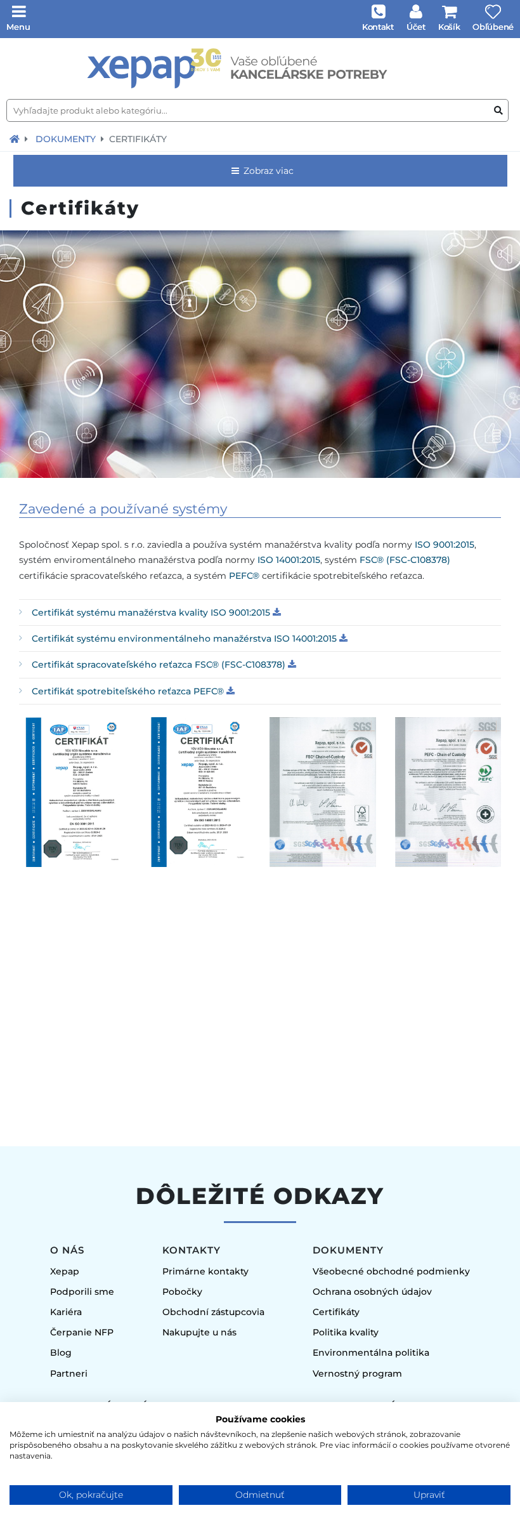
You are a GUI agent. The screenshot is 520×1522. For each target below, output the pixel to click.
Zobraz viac (267, 170)
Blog (61, 1352)
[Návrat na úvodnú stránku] (15, 139)
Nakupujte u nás (199, 1332)
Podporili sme (82, 1291)
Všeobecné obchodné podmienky (391, 1271)
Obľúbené (493, 27)
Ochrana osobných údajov (372, 1291)
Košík (449, 27)
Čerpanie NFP (82, 1332)
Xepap (64, 1271)
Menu (18, 27)
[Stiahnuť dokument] (277, 612)
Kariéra (66, 1312)
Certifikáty (336, 1312)
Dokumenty (66, 139)
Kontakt (378, 27)
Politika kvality (346, 1332)
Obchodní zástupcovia (213, 1312)
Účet (416, 27)
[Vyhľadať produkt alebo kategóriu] (498, 111)
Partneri (69, 1373)
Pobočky (182, 1291)
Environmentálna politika (371, 1352)
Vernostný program (357, 1373)
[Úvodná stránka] (260, 68)
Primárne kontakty (205, 1271)
